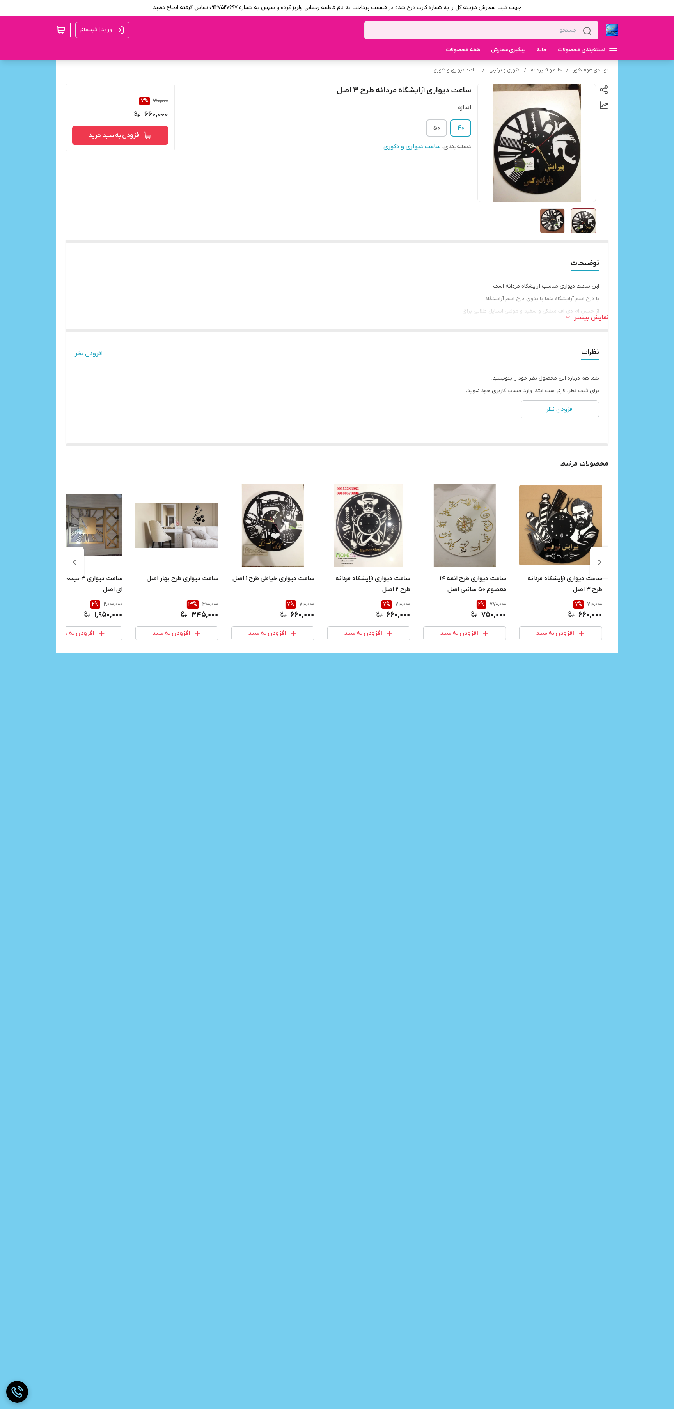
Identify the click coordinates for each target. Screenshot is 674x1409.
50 (436, 128)
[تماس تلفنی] (17, 1392)
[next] (74, 562)
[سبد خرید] (61, 30)
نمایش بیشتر (591, 318)
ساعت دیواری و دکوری (455, 70)
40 (461, 128)
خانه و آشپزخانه (546, 70)
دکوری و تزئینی (504, 70)
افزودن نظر (89, 353)
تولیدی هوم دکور (590, 70)
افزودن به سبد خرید (115, 135)
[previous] (599, 562)
